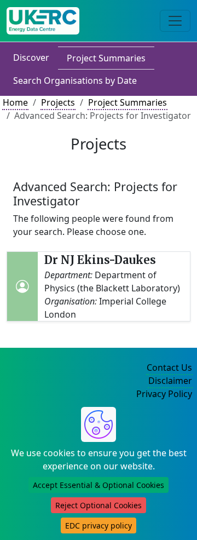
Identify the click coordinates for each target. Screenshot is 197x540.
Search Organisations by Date (75, 80)
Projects (58, 102)
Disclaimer (170, 381)
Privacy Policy (164, 394)
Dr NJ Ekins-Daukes (100, 260)
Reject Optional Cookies (98, 505)
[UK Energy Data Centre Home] (43, 20)
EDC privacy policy (98, 525)
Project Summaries (106, 58)
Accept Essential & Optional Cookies (98, 485)
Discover (31, 57)
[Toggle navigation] (175, 21)
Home (15, 102)
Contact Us (169, 367)
